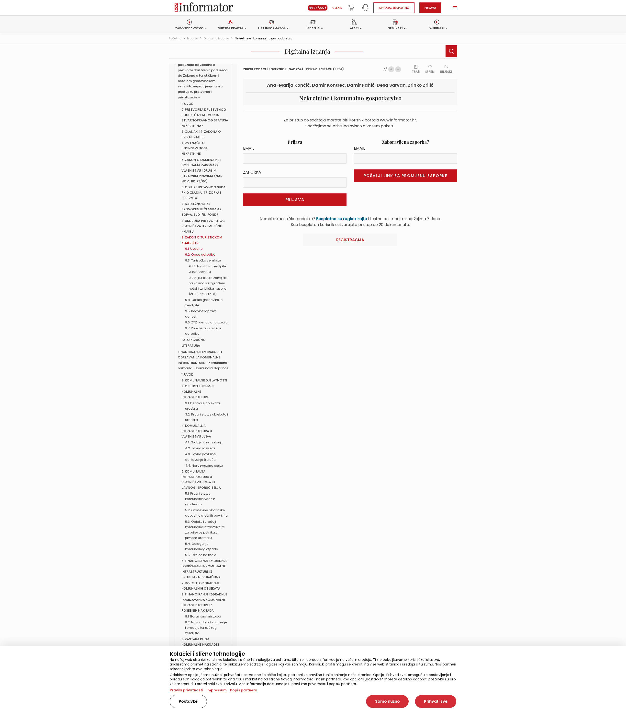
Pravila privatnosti (186, 690)
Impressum (217, 690)
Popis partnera (243, 690)
